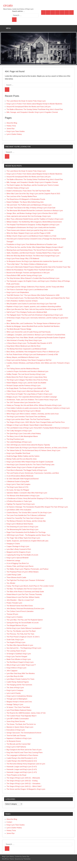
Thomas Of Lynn (12, 614)
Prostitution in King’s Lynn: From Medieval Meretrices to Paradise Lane (32, 244)
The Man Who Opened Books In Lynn (20, 645)
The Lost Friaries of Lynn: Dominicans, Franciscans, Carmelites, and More (33, 473)
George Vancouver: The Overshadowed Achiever (24, 733)
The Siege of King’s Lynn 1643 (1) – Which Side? (24, 786)
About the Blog (12, 123)
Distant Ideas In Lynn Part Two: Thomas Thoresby (24, 594)
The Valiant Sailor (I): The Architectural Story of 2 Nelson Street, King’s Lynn (33, 450)
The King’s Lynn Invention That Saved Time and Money (26, 416)
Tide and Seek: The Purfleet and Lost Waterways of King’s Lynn (29, 205)
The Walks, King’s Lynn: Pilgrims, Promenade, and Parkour (27, 569)
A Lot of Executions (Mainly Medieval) (20, 476)
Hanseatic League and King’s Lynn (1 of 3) (22, 772)
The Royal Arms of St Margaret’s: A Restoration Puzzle (26, 199)
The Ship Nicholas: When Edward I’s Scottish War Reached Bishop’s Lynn (33, 278)
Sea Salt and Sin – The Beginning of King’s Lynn (24, 648)
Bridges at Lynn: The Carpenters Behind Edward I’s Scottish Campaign (32, 397)
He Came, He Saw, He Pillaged (18, 490)
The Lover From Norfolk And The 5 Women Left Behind (26, 515)
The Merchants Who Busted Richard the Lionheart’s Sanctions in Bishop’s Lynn (35, 210)
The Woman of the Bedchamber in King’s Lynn (23, 495)
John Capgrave (12, 670)
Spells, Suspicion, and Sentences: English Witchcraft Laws (27, 541)
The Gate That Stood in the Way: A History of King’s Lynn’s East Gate (31, 208)
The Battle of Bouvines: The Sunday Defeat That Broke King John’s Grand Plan (35, 109)
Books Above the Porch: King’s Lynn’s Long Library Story (27, 377)
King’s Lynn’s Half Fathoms (16, 747)
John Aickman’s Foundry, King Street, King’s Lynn (24, 340)
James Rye (11, 128)
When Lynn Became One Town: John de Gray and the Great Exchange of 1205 (34, 309)
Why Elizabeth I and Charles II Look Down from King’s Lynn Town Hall (31, 304)
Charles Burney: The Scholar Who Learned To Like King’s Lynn (29, 512)
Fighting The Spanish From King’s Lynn (21, 504)
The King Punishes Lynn (15, 439)
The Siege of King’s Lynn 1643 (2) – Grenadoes (23, 783)
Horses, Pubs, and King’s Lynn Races (20, 566)
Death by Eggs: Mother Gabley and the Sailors (23, 456)
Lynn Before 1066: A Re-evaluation (19, 510)
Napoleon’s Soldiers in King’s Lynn (19, 738)
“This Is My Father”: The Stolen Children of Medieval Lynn (27, 264)
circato (8, 5)
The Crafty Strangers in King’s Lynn (19, 431)
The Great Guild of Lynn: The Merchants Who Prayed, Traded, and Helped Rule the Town (38, 298)
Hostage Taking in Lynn (15, 704)
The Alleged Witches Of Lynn (17, 625)
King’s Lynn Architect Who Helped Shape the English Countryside (30, 462)
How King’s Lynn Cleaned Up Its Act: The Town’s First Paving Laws (30, 464)
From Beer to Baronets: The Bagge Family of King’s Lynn (27, 470)
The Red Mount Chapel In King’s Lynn (20, 662)
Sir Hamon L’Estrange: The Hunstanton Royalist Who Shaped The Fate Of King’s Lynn (37, 507)
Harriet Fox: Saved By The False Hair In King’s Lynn (25, 518)
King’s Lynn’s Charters (15, 617)
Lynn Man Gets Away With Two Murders (21, 673)
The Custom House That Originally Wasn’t (21, 716)
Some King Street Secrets (16, 721)
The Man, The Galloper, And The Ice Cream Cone (24, 589)
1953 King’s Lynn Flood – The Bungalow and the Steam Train (28, 535)
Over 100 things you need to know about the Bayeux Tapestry (28, 445)
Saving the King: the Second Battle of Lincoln (23, 622)
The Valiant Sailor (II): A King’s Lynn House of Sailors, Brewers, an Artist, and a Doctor (37, 447)
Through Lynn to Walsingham (17, 699)
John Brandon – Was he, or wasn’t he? (20, 600)
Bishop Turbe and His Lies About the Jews (22, 459)
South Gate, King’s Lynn (15, 639)
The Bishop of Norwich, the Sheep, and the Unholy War (26, 521)
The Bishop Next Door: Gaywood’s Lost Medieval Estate (26, 349)
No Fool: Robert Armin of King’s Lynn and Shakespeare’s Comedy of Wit (32, 354)
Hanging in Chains (13, 543)
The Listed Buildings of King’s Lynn (19, 442)
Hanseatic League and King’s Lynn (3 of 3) (22, 766)
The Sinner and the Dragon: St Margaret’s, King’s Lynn (26, 789)
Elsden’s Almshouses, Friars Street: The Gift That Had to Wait (28, 191)
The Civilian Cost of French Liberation (20, 611)
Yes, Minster (11, 583)
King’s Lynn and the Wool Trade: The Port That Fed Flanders (28, 419)
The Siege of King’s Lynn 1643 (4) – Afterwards (23, 778)
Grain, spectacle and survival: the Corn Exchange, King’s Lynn (29, 216)
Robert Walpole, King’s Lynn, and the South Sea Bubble (26, 383)
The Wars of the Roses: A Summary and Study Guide (25, 591)
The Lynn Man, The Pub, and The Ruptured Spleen (25, 620)
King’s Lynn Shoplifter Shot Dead (18, 453)
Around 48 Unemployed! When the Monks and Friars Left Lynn (29, 106)
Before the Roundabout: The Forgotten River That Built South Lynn (30, 270)
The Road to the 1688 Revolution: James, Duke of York (26, 713)
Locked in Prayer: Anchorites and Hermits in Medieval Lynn (27, 371)
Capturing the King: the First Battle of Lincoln (22, 555)
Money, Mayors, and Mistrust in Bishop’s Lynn (23, 357)
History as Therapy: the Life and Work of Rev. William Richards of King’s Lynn (34, 405)
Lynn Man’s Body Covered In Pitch (19, 549)
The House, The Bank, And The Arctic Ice (21, 724)
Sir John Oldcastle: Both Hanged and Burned (22, 479)
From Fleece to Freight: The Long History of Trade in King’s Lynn (29, 394)
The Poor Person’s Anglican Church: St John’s (23, 637)
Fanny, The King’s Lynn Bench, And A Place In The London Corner (30, 586)
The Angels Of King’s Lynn (16, 642)
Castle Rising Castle (14, 575)
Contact (9, 822)
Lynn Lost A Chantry (14, 693)
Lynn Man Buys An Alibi (15, 676)
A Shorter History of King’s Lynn (18, 188)
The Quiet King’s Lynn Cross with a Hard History (24, 433)
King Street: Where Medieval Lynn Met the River (24, 346)
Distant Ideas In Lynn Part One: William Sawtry (23, 597)
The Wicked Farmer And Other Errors (20, 606)
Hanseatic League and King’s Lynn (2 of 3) (22, 769)
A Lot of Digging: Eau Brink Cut (18, 563)
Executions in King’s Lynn (16, 730)
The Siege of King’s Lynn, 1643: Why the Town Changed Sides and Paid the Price (36, 422)
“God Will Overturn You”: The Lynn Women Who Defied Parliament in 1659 (33, 295)
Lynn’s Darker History (14, 134)
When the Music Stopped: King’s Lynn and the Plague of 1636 (28, 233)
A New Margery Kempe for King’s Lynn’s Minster (24, 411)
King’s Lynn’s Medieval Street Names (20, 524)
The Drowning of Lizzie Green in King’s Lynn (22, 527)
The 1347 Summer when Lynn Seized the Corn (23, 402)
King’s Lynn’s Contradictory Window (19, 696)
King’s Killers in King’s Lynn (16, 668)
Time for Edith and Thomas (16, 735)
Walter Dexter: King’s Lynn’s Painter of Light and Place (26, 467)
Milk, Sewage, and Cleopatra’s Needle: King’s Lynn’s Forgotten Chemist (32, 112)
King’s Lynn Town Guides (16, 131)
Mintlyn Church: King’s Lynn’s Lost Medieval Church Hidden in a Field (31, 236)
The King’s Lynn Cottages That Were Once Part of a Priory (27, 380)
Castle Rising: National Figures (18, 682)
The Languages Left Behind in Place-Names (22, 755)
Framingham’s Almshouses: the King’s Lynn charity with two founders (31, 227)
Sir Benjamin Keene (14, 741)
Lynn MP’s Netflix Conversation (18, 718)
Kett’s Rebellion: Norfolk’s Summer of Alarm (22, 301)
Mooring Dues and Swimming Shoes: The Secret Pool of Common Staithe (33, 250)
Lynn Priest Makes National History (19, 710)
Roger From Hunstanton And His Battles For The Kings (26, 532)
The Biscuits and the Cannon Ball (18, 744)
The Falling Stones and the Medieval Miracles (23, 368)
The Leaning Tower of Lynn (16, 651)
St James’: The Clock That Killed (18, 707)
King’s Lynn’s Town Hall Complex (18, 484)
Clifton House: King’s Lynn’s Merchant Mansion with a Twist (28, 391)
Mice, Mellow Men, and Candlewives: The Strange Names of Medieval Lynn (33, 323)
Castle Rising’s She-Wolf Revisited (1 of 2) (22, 758)
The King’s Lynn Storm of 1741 (17, 487)
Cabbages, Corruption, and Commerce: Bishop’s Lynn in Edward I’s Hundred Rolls (36, 335)
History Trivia (11, 126)
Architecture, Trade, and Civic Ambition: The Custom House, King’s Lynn (32, 400)
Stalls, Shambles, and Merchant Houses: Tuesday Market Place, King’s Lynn (34, 253)
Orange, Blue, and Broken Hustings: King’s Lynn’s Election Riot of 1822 (32, 213)
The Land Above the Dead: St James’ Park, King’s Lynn (26, 101)
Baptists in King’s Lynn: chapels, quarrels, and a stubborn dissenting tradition (34, 306)
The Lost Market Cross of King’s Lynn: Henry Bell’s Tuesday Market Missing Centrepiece (38, 428)
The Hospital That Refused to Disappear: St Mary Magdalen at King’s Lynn (33, 225)
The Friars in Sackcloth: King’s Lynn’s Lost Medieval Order (27, 289)
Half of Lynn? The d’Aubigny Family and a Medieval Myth (27, 312)
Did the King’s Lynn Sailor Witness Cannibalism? (24, 628)
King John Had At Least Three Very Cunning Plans (25, 752)
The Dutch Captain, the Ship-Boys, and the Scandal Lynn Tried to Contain (33, 185)
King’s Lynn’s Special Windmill (17, 558)
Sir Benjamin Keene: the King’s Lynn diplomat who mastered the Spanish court (34, 261)
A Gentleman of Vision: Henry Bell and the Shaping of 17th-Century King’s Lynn (35, 498)
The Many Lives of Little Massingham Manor (22, 436)
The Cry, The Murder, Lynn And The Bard (21, 631)
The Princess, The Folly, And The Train (20, 634)
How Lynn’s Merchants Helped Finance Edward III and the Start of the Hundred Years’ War (38, 267)
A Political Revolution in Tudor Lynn (19, 501)
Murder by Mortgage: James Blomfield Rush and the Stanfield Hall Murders (33, 326)
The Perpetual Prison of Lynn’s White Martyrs (22, 572)
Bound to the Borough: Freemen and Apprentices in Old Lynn (28, 272)
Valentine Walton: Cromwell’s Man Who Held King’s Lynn (27, 493)
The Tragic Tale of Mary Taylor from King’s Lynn (23, 538)
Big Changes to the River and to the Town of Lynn (24, 750)
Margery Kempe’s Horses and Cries (19, 702)
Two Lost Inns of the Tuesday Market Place (22, 196)
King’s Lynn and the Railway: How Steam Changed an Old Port (29, 360)
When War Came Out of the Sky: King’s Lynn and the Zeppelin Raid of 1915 (33, 193)
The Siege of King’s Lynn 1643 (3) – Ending (22, 781)
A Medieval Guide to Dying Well (18, 481)
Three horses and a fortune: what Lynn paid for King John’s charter (30, 230)
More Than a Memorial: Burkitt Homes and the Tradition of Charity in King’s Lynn (35, 219)
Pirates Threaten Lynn (14, 603)
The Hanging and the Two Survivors (19, 685)
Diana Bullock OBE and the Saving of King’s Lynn (24, 275)
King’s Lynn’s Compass (15, 690)
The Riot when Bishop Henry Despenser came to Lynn (26, 764)
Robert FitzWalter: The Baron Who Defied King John (25, 202)
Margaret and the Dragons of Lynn (19, 552)
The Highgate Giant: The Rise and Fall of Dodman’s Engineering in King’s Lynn (35, 315)
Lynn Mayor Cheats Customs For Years (20, 679)
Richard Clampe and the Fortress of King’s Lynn (24, 385)
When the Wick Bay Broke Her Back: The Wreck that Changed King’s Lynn (33, 256)
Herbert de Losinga (13, 560)
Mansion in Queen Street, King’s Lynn (20, 727)
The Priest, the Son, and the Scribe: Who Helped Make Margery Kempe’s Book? (35, 247)
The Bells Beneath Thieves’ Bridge (19, 329)
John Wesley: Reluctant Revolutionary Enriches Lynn (25, 608)
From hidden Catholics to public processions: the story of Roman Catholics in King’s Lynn (38, 408)
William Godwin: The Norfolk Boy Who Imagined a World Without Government (34, 222)
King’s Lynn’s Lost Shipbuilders (18, 292)
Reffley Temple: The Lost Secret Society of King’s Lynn (26, 374)
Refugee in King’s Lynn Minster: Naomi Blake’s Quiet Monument (29, 425)
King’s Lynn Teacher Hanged (17, 656)
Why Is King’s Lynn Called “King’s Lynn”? (21, 665)
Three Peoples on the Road (16, 775)
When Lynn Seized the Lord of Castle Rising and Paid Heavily (29, 332)
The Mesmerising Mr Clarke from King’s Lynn (22, 529)
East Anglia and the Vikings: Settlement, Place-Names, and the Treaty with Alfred (35, 287)
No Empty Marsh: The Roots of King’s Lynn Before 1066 (26, 388)
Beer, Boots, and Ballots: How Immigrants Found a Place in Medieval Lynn (33, 352)
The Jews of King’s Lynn (15, 687)
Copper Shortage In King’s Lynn (18, 546)
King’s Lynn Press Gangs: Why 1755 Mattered (23, 258)
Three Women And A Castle (16, 577)
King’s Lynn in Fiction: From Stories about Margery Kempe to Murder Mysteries (34, 104)
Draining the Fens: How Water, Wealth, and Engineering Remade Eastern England (36, 337)
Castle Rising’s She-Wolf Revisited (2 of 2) (22, 761)
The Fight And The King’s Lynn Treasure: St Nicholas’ (26, 580)
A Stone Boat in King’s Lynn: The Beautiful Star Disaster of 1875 (29, 343)
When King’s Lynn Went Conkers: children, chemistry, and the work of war (33, 414)
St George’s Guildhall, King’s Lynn (19, 654)
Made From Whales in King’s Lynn (19, 659)
